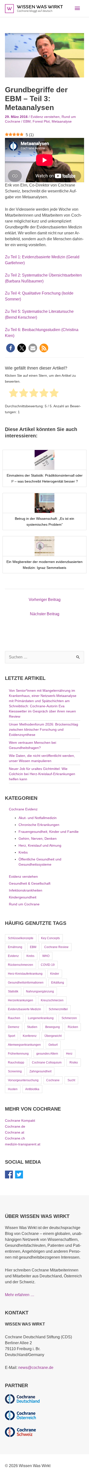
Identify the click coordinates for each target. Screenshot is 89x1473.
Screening (15, 1071)
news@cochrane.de (35, 1367)
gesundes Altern (47, 1053)
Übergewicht (53, 1036)
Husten (13, 1089)
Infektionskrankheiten (25, 890)
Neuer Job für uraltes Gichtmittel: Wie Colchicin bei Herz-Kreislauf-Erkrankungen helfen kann (42, 774)
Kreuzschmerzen (52, 1000)
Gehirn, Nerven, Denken (38, 838)
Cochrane (53, 1080)
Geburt (53, 1044)
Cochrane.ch (15, 1138)
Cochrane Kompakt (20, 1120)
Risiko (73, 1062)
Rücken (73, 1027)
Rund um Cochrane (24, 904)
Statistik (13, 991)
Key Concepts (50, 938)
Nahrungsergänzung (40, 991)
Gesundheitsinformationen (26, 982)
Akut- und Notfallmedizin (38, 818)
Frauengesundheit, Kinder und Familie (49, 832)
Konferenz (30, 1036)
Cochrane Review (56, 947)
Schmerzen (69, 1018)
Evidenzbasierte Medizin (24, 1009)
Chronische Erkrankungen (39, 825)
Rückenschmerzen (20, 965)
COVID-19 (48, 965)
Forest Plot (41, 121)
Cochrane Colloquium (47, 1062)
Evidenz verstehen (45, 117)
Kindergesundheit (22, 897)
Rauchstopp (16, 1062)
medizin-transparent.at (22, 1144)
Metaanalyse (62, 121)
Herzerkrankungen (20, 1000)
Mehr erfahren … (19, 1295)
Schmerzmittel (58, 1009)
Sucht (71, 1080)
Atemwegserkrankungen (24, 1044)
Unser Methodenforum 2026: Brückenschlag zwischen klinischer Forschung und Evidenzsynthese (43, 729)
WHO (45, 956)
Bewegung (52, 1027)
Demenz (13, 1027)
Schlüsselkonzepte (20, 938)
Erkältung (57, 982)
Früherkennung (18, 1053)
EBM (27, 121)
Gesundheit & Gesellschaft (29, 883)
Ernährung (15, 947)
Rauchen (14, 1018)
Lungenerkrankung (41, 1018)
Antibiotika (32, 1089)
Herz (69, 1053)
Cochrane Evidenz (23, 809)
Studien (32, 1027)
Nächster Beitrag (44, 614)
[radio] (13, 393)
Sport (11, 1036)
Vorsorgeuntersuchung (23, 1080)
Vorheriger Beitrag (45, 599)
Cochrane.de (15, 1126)
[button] (10, 348)
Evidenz (13, 956)
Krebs (23, 852)
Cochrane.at (14, 1132)
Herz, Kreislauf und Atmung (40, 845)
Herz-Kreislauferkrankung (25, 973)
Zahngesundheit (40, 1071)
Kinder (54, 973)
